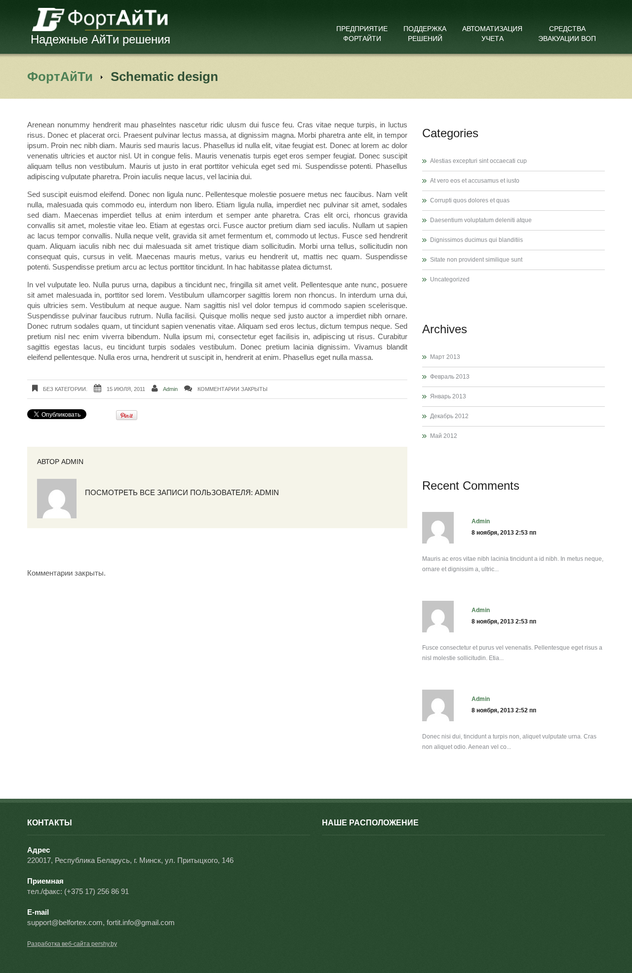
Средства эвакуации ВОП (567, 33)
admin (170, 389)
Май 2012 (443, 435)
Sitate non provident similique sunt (476, 259)
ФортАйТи (60, 76)
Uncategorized (450, 279)
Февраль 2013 (450, 376)
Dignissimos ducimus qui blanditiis (476, 239)
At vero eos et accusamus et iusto (474, 180)
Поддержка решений (424, 33)
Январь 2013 (448, 396)
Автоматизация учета (492, 33)
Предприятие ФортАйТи (362, 33)
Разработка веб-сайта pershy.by (72, 943)
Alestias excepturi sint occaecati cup (478, 160)
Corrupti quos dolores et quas (470, 200)
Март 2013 (445, 356)
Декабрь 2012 (449, 416)
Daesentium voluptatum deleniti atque (481, 220)
